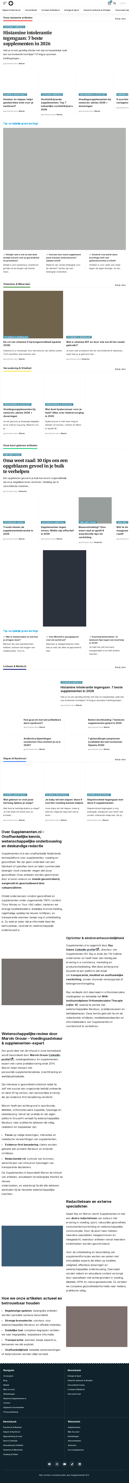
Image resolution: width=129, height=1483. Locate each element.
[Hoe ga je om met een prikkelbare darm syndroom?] (12, 725)
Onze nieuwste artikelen (17, 17)
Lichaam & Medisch (14, 27)
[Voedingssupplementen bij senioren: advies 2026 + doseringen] (95, 82)
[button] (5, 3)
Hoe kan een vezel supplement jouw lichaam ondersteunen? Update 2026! (63, 257)
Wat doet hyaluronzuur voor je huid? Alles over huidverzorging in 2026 (64, 413)
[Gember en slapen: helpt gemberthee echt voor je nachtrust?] (19, 82)
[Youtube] (64, 1464)
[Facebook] (49, 1464)
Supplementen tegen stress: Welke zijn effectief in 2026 (57, 530)
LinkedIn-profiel (85, 949)
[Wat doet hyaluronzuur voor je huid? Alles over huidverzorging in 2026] (64, 390)
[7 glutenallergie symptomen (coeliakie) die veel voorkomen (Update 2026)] (77, 744)
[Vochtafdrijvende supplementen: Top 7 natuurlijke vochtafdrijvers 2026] (57, 82)
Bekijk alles (120, 18)
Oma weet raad (12, 455)
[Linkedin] (79, 1464)
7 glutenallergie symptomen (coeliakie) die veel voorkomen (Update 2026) (105, 741)
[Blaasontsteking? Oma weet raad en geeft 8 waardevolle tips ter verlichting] (95, 510)
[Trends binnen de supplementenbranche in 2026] (19, 510)
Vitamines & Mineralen (16, 284)
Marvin (22, 63)
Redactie (86, 359)
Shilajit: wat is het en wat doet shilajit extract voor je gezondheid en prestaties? (21, 257)
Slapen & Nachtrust (15, 94)
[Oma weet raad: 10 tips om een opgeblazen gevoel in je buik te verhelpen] (99, 473)
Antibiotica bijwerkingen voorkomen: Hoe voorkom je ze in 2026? (42, 741)
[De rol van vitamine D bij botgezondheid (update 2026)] (33, 314)
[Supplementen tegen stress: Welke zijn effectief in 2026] (57, 510)
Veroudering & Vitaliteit (93, 94)
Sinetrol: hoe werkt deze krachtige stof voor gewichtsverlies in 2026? (103, 257)
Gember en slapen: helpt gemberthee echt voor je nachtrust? (18, 103)
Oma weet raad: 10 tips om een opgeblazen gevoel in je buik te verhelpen (35, 466)
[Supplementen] (10, 3)
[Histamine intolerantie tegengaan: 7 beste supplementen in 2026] (99, 45)
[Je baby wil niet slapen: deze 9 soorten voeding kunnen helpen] (64, 780)
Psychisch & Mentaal (53, 522)
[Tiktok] (72, 1464)
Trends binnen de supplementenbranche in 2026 (18, 530)
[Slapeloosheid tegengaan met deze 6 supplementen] (106, 780)
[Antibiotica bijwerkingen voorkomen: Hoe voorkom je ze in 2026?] (12, 744)
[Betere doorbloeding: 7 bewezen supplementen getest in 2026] (77, 725)
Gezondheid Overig (14, 522)
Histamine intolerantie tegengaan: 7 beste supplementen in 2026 (27, 38)
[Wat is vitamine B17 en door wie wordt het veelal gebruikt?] (96, 314)
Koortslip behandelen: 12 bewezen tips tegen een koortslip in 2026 (106, 639)
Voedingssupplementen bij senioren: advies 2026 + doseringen (95, 103)
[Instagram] (57, 1464)
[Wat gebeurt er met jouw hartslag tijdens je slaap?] (22, 780)
